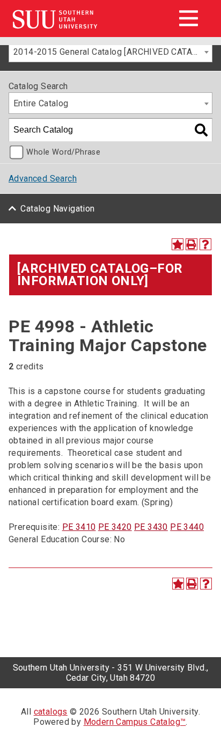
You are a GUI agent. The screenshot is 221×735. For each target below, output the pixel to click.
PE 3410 (79, 527)
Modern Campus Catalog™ (135, 722)
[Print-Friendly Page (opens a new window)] (191, 244)
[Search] (201, 130)
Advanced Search (43, 178)
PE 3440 (187, 527)
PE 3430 (151, 527)
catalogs (51, 712)
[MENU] (188, 18)
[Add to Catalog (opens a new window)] (177, 244)
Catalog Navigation (57, 208)
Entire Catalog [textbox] (41, 103)
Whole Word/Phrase (63, 152)
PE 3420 (115, 527)
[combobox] (110, 51)
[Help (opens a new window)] (205, 244)
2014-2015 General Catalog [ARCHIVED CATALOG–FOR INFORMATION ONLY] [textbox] (112, 52)
